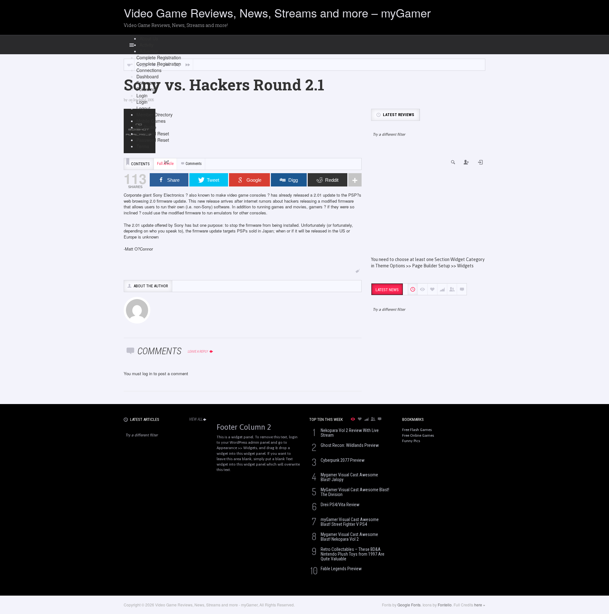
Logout (143, 108)
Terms (142, 146)
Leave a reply (198, 351)
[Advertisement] (428, 202)
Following (145, 89)
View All (196, 419)
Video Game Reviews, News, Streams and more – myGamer (277, 12)
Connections (148, 70)
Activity (147, 45)
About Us (149, 38)
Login (141, 95)
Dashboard (147, 76)
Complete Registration (158, 57)
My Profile (146, 127)
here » (479, 604)
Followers (146, 83)
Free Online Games (418, 435)
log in (147, 373)
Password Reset (152, 133)
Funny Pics (411, 441)
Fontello (445, 604)
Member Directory (154, 114)
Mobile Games (151, 121)
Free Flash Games (417, 430)
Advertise (149, 51)
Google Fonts (409, 604)
